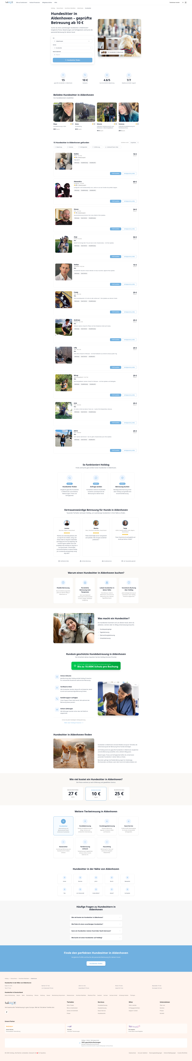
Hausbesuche (101, 1013)
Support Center (133, 1010)
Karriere (162, 1008)
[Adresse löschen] (89, 41)
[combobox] (73, 41)
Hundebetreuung (102, 1005)
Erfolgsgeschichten (134, 1008)
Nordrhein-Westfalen (70, 8)
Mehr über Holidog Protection (73, 723)
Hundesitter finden (73, 60)
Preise (68, 1013)
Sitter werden (132, 1005)
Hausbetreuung (102, 1008)
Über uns (162, 1005)
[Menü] (184, 2)
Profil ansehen (115, 173)
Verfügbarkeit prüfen (129, 173)
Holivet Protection (35, 2)
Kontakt (162, 1013)
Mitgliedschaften (47, 2)
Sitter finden (70, 1005)
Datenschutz (132, 1053)
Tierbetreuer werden (174, 2)
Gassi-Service (102, 1010)
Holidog (53, 8)
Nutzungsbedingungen (155, 1053)
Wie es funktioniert (21, 2)
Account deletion (142, 1053)
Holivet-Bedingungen (170, 1053)
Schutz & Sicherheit (72, 1010)
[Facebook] (6, 1012)
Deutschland (60, 8)
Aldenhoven (80, 8)
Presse (162, 1010)
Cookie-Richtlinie (182, 1053)
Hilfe (55, 2)
